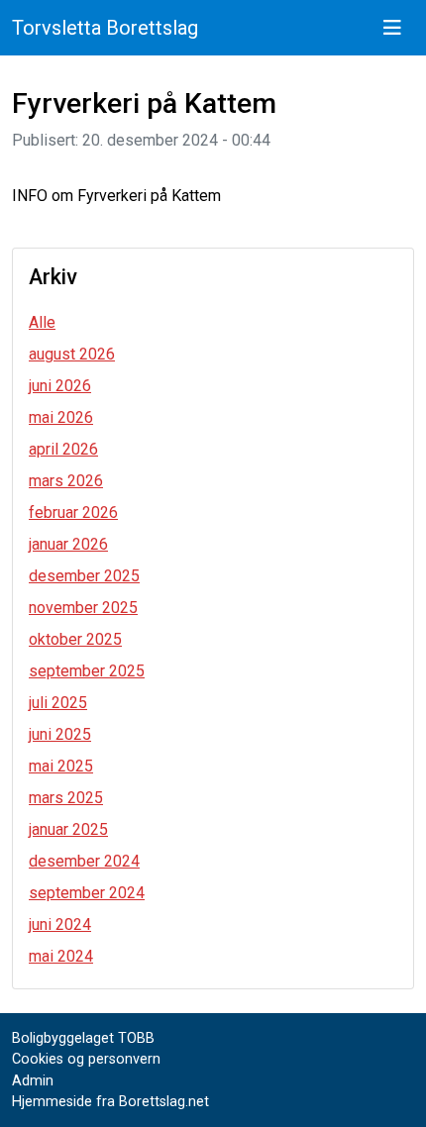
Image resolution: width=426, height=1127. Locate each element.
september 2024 (87, 892)
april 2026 (63, 449)
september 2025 (87, 671)
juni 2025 (60, 734)
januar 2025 (68, 829)
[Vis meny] (392, 28)
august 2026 (72, 354)
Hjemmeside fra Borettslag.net (110, 1101)
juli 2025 (58, 702)
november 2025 (83, 607)
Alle (42, 322)
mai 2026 (61, 417)
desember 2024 (84, 861)
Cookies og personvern (86, 1059)
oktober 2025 (75, 639)
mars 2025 (66, 797)
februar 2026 (73, 512)
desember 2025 (84, 575)
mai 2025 (61, 766)
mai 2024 (61, 956)
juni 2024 (60, 924)
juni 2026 (60, 385)
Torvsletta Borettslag (105, 28)
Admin (32, 1081)
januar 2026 (68, 544)
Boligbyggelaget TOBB (83, 1038)
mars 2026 (66, 480)
